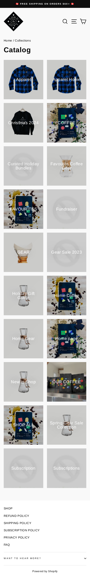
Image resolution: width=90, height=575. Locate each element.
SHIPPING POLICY (17, 523)
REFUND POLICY (16, 516)
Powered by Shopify (44, 571)
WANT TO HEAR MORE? (22, 558)
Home (8, 40)
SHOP (8, 508)
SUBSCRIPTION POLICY (22, 530)
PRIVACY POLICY (17, 537)
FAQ (7, 544)
